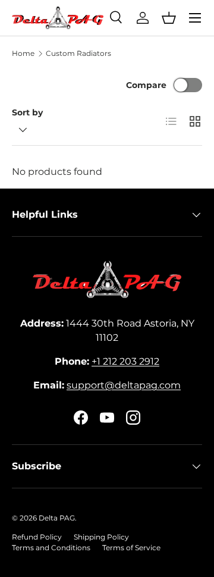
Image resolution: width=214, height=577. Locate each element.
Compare (146, 85)
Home (23, 53)
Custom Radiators (78, 53)
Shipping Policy (101, 536)
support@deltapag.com (124, 385)
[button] (169, 18)
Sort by (27, 112)
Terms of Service (131, 547)
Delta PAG (57, 517)
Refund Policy (37, 536)
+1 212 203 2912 (125, 361)
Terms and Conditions (51, 547)
